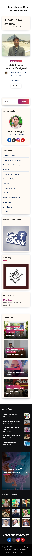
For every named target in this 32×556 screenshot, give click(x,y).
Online (7, 300)
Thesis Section (8, 202)
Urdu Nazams (7, 207)
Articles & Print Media (10, 155)
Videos (5, 212)
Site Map (14, 552)
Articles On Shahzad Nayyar (12, 165)
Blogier (14, 549)
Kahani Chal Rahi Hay (14, 335)
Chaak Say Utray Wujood (11, 174)
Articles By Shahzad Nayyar (12, 160)
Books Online (7, 169)
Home (8, 552)
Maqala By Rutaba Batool (15, 355)
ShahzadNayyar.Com (17, 7)
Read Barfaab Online (9, 442)
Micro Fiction (7, 193)
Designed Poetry (16, 61)
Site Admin (11, 72)
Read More (16, 86)
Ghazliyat (6, 183)
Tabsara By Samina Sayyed (11, 435)
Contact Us (22, 552)
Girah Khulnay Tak (9, 188)
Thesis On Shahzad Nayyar (12, 197)
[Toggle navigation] (3, 7)
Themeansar (22, 549)
